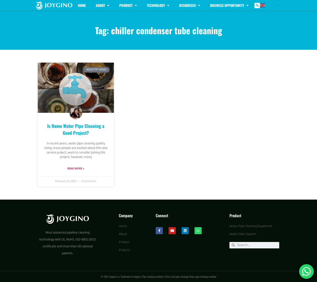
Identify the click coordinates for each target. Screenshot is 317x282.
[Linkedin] (185, 230)
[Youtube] (172, 230)
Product (126, 5)
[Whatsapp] (198, 230)
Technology (156, 5)
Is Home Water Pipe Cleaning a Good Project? (75, 129)
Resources (187, 5)
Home (82, 5)
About (100, 5)
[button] (257, 5)
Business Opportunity (227, 5)
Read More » (75, 168)
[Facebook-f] (159, 230)
